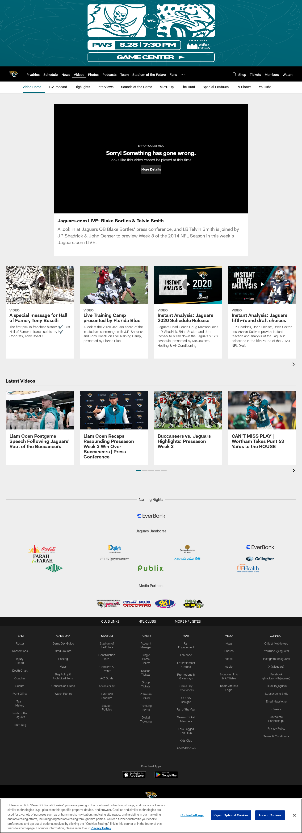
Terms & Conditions (276, 736)
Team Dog (19, 724)
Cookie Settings (192, 815)
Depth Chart (20, 670)
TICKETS (145, 635)
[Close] (294, 815)
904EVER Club (186, 748)
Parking (63, 658)
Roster (20, 643)
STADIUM (107, 635)
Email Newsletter (276, 701)
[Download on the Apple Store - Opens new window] (134, 775)
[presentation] (294, 364)
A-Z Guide (106, 678)
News (229, 643)
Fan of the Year (186, 709)
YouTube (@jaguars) (276, 651)
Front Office (20, 693)
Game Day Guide (63, 643)
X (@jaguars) (276, 666)
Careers (276, 709)
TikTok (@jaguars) (276, 685)
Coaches (19, 678)
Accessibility (107, 686)
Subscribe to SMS (276, 693)
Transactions (20, 651)
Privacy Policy (276, 728)
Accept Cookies (270, 815)
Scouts (19, 685)
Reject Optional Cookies (231, 815)
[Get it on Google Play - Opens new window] (166, 777)
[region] (151, 815)
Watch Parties (63, 693)
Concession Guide (63, 685)
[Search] (234, 74)
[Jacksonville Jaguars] (151, 796)
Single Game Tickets (145, 659)
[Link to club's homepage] (13, 74)
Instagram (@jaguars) (276, 658)
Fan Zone (186, 655)
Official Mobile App (276, 643)
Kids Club (186, 740)
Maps (63, 666)
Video (229, 658)
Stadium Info (63, 651)
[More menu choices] (183, 74)
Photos (229, 651)
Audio (229, 666)
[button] (151, 169)
